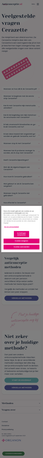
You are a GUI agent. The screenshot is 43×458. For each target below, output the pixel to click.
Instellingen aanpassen (21, 234)
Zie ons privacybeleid (11, 227)
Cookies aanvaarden (21, 247)
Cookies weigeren (21, 241)
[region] (21, 229)
